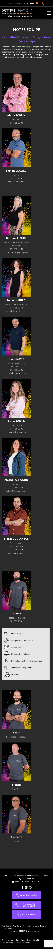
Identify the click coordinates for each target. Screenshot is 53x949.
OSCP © (23, 930)
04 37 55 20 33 (16, 249)
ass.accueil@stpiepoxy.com (16, 252)
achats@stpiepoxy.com (16, 491)
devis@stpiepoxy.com (16, 373)
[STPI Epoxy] (17, 17)
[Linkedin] (26, 888)
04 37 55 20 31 (16, 621)
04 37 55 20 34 (16, 549)
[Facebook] (22, 888)
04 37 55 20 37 (16, 178)
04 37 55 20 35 (16, 370)
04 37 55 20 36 (16, 487)
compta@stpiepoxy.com (16, 432)
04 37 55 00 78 (43, 3)
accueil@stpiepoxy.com (16, 311)
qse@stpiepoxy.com (16, 553)
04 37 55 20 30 (16, 123)
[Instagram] (30, 888)
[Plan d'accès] (37, 3)
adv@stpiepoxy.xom (16, 181)
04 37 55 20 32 (16, 428)
